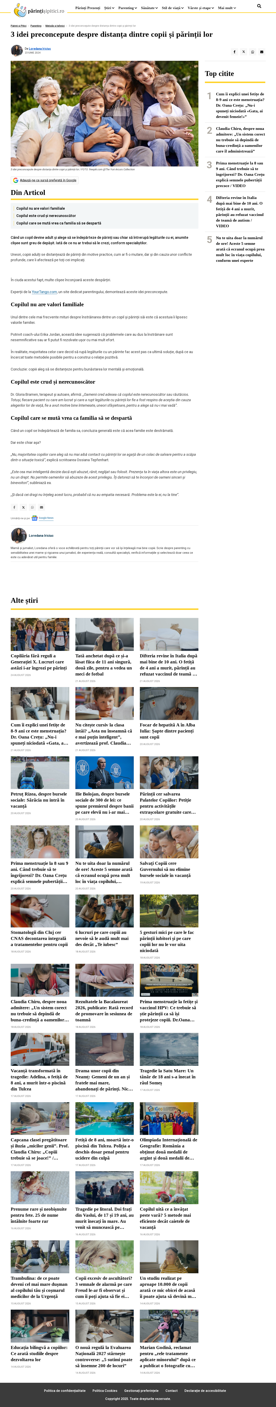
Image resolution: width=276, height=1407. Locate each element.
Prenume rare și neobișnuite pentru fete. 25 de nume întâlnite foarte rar (39, 1215)
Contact (171, 1391)
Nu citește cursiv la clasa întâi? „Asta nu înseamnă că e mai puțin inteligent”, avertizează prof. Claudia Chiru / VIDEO (103, 734)
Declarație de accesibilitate (205, 1391)
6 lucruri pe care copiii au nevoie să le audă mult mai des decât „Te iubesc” (102, 938)
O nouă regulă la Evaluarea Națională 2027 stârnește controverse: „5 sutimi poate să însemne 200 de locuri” (103, 1356)
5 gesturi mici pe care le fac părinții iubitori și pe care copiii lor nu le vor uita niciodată (167, 941)
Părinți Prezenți (87, 8)
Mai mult (226, 8)
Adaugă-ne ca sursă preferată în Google (48, 180)
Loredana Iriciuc (40, 48)
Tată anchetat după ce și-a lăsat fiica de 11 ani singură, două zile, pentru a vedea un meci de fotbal (103, 665)
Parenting (126, 8)
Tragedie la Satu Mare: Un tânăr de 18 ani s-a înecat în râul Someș (168, 1076)
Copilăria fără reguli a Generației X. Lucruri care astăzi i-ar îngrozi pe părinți (39, 661)
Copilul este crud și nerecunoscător (46, 216)
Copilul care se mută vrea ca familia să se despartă (58, 223)
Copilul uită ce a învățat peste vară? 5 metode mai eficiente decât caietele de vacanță (165, 1218)
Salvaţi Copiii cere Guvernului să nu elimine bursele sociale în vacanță (165, 869)
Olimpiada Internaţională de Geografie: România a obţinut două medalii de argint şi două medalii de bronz (168, 1149)
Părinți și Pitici (18, 25)
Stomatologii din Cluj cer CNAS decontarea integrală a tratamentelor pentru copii (39, 938)
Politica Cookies (105, 1391)
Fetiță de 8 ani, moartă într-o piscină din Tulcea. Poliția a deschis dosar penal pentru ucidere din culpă (104, 1149)
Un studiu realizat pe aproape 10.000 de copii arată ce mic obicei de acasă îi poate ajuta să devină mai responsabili (167, 1288)
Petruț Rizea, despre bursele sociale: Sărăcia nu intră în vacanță (39, 800)
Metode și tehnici (55, 25)
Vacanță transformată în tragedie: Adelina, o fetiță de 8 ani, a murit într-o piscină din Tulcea (39, 1079)
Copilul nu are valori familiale (40, 208)
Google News (46, 518)
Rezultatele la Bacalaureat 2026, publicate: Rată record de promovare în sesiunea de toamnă (104, 1010)
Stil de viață (171, 8)
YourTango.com (44, 292)
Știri (107, 8)
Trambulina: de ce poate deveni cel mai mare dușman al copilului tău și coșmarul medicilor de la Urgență (39, 1287)
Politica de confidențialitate (65, 1391)
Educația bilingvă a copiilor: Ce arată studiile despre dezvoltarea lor (39, 1353)
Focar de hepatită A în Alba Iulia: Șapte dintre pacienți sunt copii (167, 731)
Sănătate (148, 8)
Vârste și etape (199, 8)
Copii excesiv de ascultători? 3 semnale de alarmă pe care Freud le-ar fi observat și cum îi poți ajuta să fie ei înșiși (103, 1288)
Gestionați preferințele (141, 1391)
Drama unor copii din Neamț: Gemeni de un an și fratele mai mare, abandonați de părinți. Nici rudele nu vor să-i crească (102, 1080)
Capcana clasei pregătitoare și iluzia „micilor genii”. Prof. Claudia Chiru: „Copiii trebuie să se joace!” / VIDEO (40, 1149)
